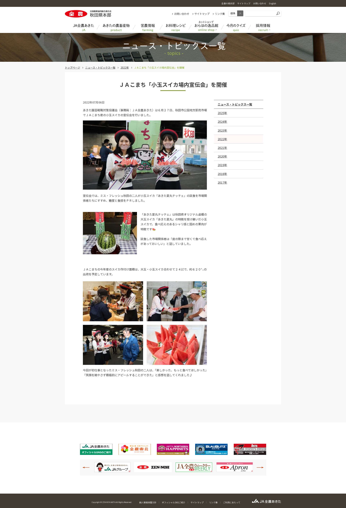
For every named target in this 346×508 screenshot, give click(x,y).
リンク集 (220, 13)
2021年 (222, 148)
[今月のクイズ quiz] (236, 26)
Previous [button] (88, 467)
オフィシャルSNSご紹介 (173, 502)
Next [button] (258, 467)
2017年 (222, 182)
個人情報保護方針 (147, 502)
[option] (112, 467)
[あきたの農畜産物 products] (116, 26)
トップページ (72, 67)
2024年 (222, 121)
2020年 (222, 156)
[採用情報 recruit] (263, 26)
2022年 (125, 67)
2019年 (222, 165)
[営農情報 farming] (147, 26)
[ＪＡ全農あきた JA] (83, 26)
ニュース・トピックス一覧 (100, 67)
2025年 (222, 113)
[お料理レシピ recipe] (175, 26)
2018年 (222, 174)
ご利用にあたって (231, 502)
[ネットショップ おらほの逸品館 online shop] (206, 26)
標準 (232, 13)
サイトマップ (202, 13)
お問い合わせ (181, 13)
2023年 (222, 130)
